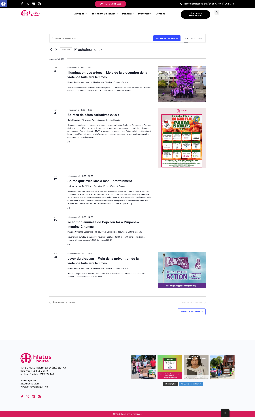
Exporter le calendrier (190, 311)
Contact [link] (160, 13)
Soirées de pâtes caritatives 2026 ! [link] (93, 114)
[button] (216, 12)
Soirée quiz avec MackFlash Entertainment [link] (99, 180)
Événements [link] (145, 13)
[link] (3, 3)
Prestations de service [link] (103, 13)
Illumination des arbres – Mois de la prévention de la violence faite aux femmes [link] (107, 74)
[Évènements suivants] (56, 49)
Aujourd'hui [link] (66, 49)
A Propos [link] (79, 13)
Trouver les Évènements (167, 38)
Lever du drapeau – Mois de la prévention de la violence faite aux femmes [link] (103, 260)
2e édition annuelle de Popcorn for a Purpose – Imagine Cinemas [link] (103, 224)
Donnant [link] (127, 13)
